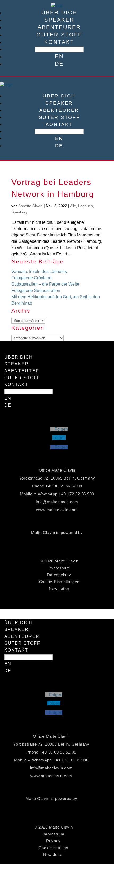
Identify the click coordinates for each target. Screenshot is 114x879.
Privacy (53, 841)
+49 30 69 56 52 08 (63, 486)
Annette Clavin (30, 206)
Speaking (19, 212)
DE (59, 64)
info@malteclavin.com (57, 502)
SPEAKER (59, 20)
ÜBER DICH (59, 12)
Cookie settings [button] (53, 847)
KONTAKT (59, 42)
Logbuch (85, 206)
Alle (73, 206)
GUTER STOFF (59, 35)
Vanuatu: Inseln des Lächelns (39, 271)
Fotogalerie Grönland (31, 278)
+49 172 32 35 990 (76, 494)
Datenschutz (59, 575)
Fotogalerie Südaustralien (35, 290)
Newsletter (59, 588)
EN (59, 56)
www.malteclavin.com (57, 510)
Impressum (59, 568)
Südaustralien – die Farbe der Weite (45, 284)
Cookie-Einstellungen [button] (59, 581)
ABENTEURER (59, 27)
